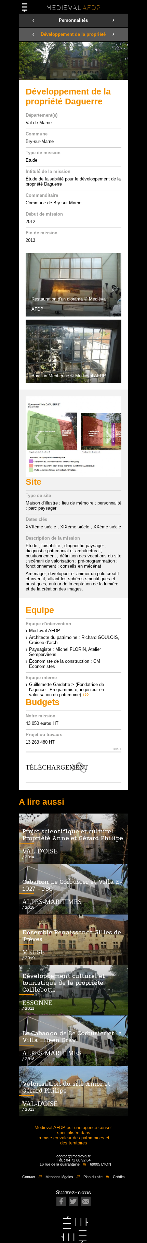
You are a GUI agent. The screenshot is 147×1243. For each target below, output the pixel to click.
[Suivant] (109, 437)
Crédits (119, 1177)
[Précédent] (38, 437)
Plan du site (93, 1177)
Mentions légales (59, 1177)
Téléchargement (56, 767)
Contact (28, 1177)
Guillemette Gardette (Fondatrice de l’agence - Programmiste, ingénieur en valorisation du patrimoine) (66, 689)
